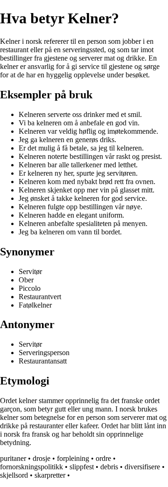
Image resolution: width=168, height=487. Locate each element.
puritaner (13, 458)
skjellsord (14, 475)
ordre (103, 458)
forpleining (73, 458)
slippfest (82, 467)
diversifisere (142, 467)
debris (109, 467)
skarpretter (50, 475)
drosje (41, 458)
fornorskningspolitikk (31, 467)
